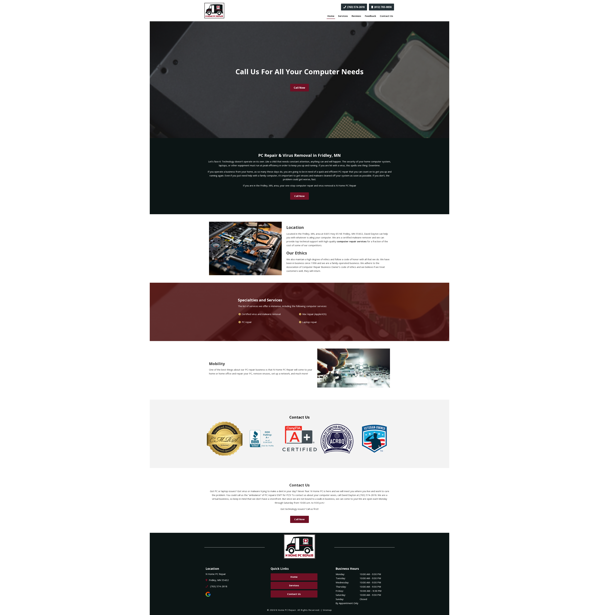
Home (330, 15)
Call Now (299, 87)
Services (343, 15)
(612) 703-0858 (382, 7)
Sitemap (327, 610)
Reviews (356, 15)
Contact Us (386, 15)
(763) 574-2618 (355, 7)
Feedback (370, 15)
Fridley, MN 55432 (219, 580)
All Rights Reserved (308, 610)
